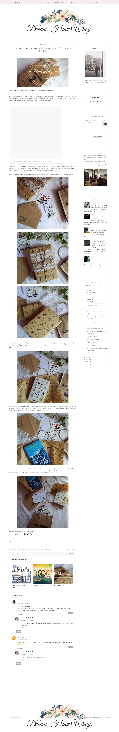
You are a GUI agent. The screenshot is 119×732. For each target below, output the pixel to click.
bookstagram (42, 406)
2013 (87, 364)
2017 (87, 290)
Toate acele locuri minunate (33, 344)
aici (28, 472)
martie (89, 301)
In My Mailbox (32, 549)
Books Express (16, 166)
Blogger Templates (89, 717)
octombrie (90, 292)
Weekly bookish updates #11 (95, 339)
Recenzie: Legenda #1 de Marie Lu (96, 322)
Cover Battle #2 (91, 342)
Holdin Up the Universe (58, 344)
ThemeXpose (106, 717)
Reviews (56, 2)
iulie (88, 294)
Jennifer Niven (14, 344)
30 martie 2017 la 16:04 (27, 620)
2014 (87, 361)
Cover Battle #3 (91, 308)
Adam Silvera (43, 44)
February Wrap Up (92, 336)
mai (88, 297)
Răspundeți (70, 612)
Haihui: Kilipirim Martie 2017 (94, 325)
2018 (87, 288)
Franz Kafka (88, 122)
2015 (87, 359)
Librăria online (63, 166)
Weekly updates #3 (96, 203)
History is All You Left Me (49, 408)
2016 (87, 357)
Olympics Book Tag (38, 585)
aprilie (89, 299)
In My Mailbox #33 (59, 585)
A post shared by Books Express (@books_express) (27, 161)
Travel (49, 2)
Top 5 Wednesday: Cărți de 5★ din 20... (20, 586)
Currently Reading (98, 116)
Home (42, 2)
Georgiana (22, 601)
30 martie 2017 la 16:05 (27, 654)
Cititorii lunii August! (96, 228)
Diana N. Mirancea (39, 55)
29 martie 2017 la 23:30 (24, 639)
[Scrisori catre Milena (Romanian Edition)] (105, 127)
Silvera (12, 408)
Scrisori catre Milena (90, 120)
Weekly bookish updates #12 (95, 328)
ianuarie (89, 355)
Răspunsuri (20, 614)
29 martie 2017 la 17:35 (24, 603)
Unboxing (47, 549)
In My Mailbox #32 (92, 345)
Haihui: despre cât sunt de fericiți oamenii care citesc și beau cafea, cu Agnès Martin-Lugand (95, 157)
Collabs (72, 2)
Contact (64, 2)
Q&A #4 (93, 214)
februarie (89, 353)
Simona (21, 637)
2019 (87, 286)
